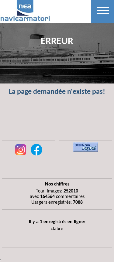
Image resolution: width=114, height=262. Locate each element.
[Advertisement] (57, 120)
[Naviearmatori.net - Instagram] (20, 155)
